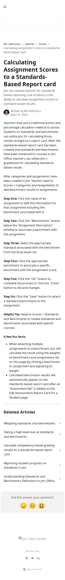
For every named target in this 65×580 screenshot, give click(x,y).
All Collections (12, 44)
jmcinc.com (32, 551)
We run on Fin (34, 569)
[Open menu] (58, 6)
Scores (43, 44)
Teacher (29, 44)
